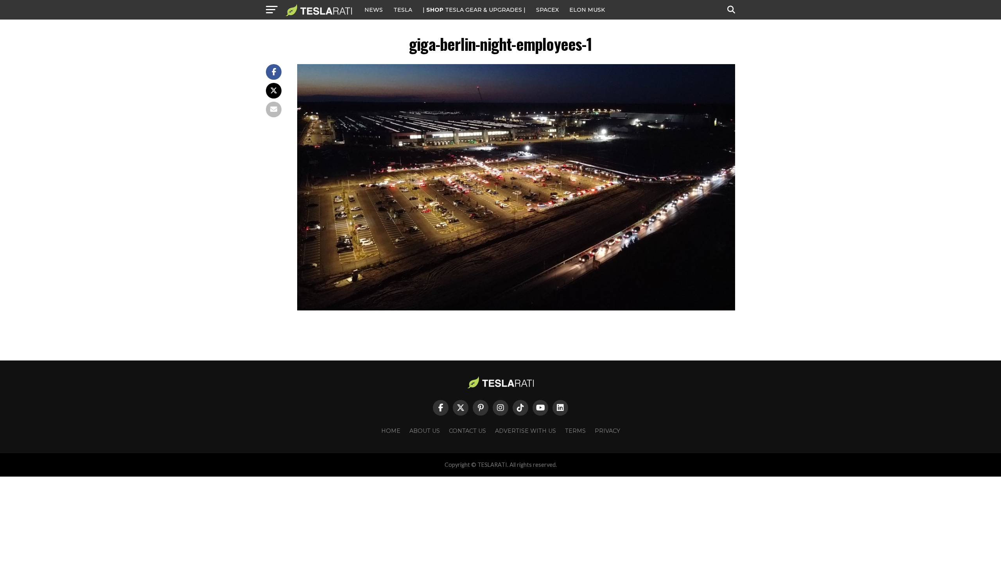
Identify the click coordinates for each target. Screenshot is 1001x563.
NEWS (373, 9)
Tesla (402, 9)
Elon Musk (587, 9)
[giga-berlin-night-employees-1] (516, 308)
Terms (575, 430)
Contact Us (467, 430)
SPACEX (547, 9)
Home (390, 430)
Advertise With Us (525, 430)
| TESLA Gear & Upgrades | (474, 9)
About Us (424, 430)
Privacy (607, 430)
